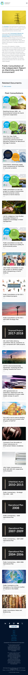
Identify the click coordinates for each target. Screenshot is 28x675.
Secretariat (6, 26)
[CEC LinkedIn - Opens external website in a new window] (5, 623)
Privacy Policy (14, 640)
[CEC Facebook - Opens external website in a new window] (9, 623)
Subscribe (14, 626)
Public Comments (7, 86)
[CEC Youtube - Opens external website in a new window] (18, 623)
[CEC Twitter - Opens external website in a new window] (22, 623)
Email (24, 670)
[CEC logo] (5, 3)
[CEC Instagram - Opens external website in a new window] (13, 623)
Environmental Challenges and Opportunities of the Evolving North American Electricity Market (12, 35)
